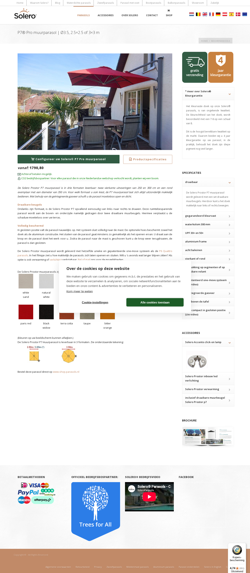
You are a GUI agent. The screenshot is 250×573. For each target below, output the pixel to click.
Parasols (83, 15)
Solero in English (212, 566)
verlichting (56, 259)
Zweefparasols (105, 2)
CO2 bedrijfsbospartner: (35, 178)
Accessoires (105, 15)
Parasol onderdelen (189, 566)
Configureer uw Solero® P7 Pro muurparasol (71, 159)
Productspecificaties (150, 159)
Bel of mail (84, 259)
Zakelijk (215, 2)
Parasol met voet (130, 2)
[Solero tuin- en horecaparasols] (25, 15)
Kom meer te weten (79, 291)
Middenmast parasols (137, 566)
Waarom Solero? (39, 2)
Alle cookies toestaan (155, 302)
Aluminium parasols (163, 566)
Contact (152, 15)
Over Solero (129, 15)
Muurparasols (220, 40)
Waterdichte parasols (79, 2)
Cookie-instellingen (95, 302)
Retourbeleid (82, 566)
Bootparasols (153, 2)
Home (20, 2)
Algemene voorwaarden (58, 566)
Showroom (198, 2)
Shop (169, 15)
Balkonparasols (176, 2)
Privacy (98, 566)
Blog (57, 2)
